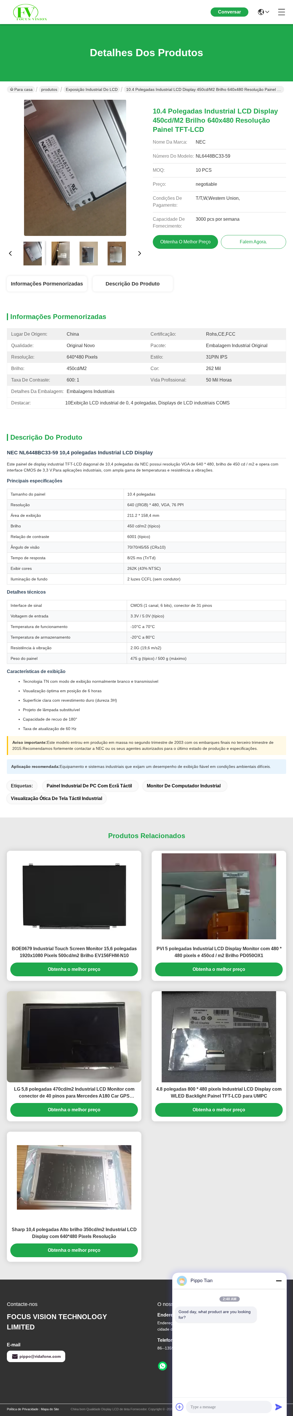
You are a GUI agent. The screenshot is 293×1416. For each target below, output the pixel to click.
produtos (49, 89)
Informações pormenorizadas (47, 284)
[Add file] (180, 1407)
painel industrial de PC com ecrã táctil (89, 785)
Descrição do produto (133, 284)
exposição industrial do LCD (92, 89)
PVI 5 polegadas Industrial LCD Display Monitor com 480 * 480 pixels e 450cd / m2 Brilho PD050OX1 (219, 952)
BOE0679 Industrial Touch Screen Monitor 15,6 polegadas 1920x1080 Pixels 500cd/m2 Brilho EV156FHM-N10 (74, 952)
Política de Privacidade (22, 1409)
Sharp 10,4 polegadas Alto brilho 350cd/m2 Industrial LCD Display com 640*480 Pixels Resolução (74, 1233)
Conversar (229, 11)
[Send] (278, 1407)
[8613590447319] (162, 1366)
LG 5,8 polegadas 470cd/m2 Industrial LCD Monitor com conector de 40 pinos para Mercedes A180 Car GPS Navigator (74, 1093)
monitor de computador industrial (184, 785)
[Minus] (278, 1280)
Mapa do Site (50, 1409)
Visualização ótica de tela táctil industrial (56, 798)
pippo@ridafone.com (40, 1356)
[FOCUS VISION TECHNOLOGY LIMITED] (38, 12)
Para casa (23, 89)
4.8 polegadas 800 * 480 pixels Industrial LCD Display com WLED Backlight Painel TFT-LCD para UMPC (219, 1092)
